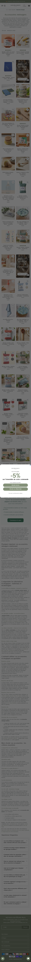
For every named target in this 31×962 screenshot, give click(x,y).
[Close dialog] (30, 465)
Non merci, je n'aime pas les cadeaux (15, 493)
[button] (28, 958)
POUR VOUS (15, 485)
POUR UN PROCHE (15, 489)
